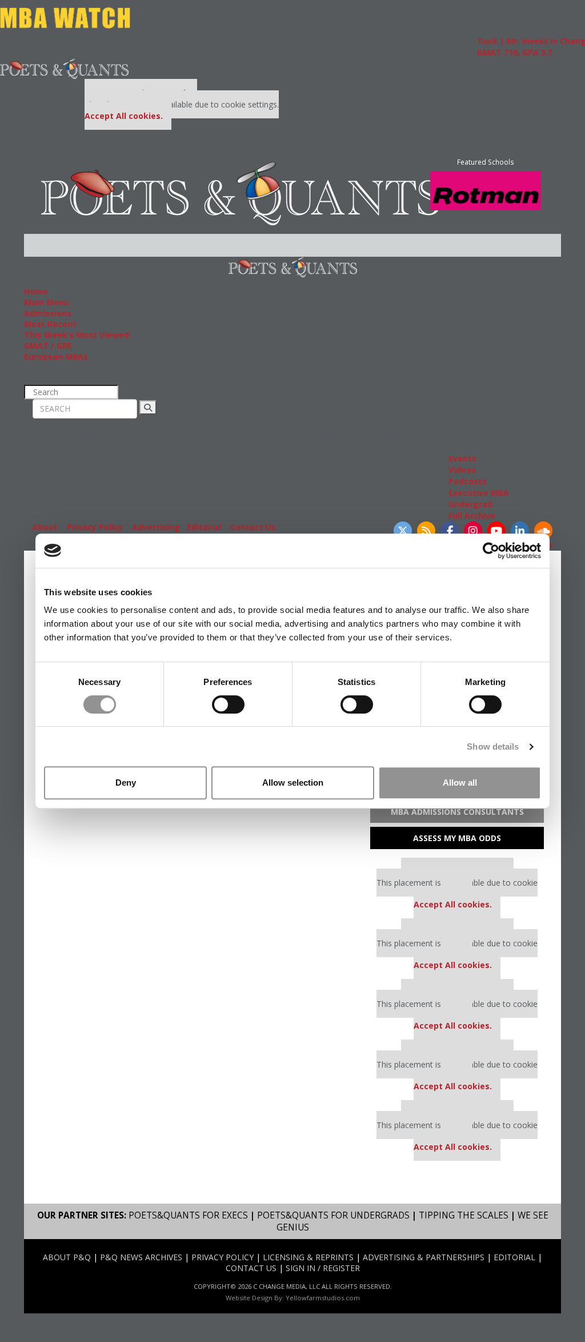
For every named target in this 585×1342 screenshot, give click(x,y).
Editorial (204, 526)
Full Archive (471, 515)
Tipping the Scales (463, 1215)
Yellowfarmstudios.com (323, 1297)
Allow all (460, 782)
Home (36, 291)
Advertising (156, 526)
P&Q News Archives (141, 1257)
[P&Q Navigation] (64, 67)
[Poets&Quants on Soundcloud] (543, 530)
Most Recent (50, 323)
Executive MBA (478, 492)
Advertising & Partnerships (423, 1257)
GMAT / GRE (48, 345)
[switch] (228, 704)
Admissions (47, 313)
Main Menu (46, 302)
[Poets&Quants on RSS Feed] (426, 530)
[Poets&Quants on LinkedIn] (520, 530)
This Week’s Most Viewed (76, 334)
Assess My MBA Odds (457, 838)
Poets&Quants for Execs (188, 1215)
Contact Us (253, 526)
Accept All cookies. (124, 115)
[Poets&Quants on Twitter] (403, 530)
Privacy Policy (95, 526)
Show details (493, 746)
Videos (462, 469)
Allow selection (292, 782)
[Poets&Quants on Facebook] (449, 530)
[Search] (148, 407)
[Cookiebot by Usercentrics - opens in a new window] (491, 550)
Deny (125, 782)
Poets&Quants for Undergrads (333, 1215)
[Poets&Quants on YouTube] (496, 530)
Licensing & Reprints (308, 1257)
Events (462, 458)
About (45, 526)
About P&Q (67, 1257)
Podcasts (467, 481)
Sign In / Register (323, 1268)
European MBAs (56, 356)
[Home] (240, 192)
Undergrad (470, 504)
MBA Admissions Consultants (457, 811)
